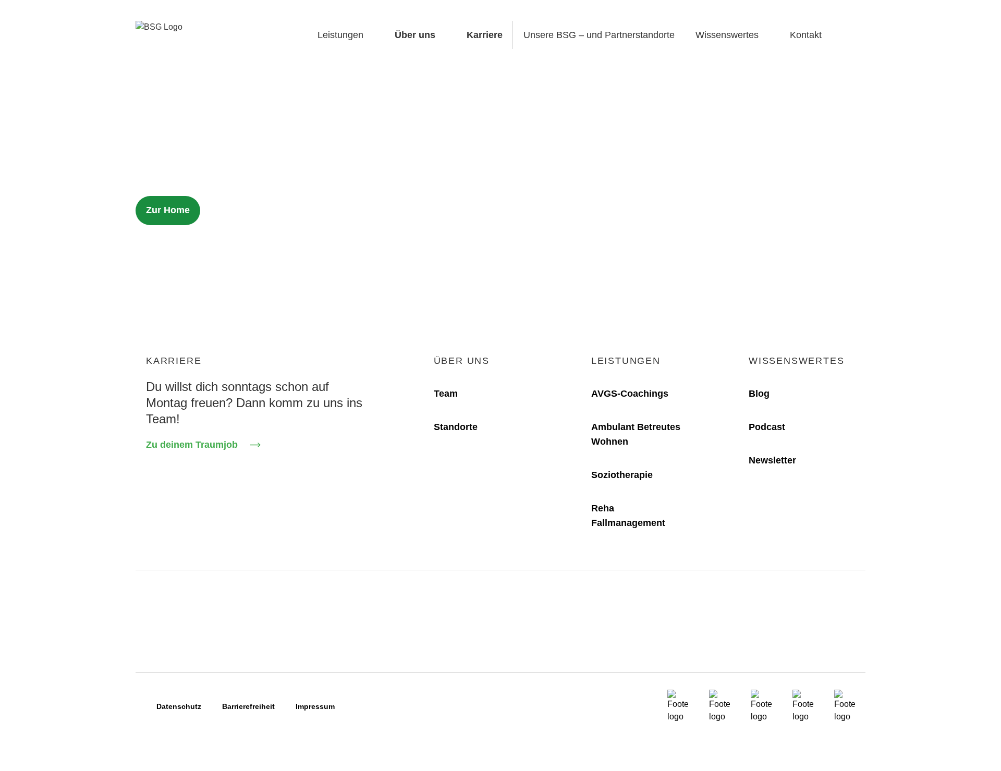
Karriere (485, 35)
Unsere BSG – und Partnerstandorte (599, 35)
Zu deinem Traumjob (192, 444)
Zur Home (168, 210)
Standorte (456, 427)
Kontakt (806, 35)
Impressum (315, 706)
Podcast (767, 427)
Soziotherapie (622, 475)
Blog (759, 393)
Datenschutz (178, 706)
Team (446, 393)
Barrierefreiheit (248, 706)
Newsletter (772, 460)
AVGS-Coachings (629, 393)
